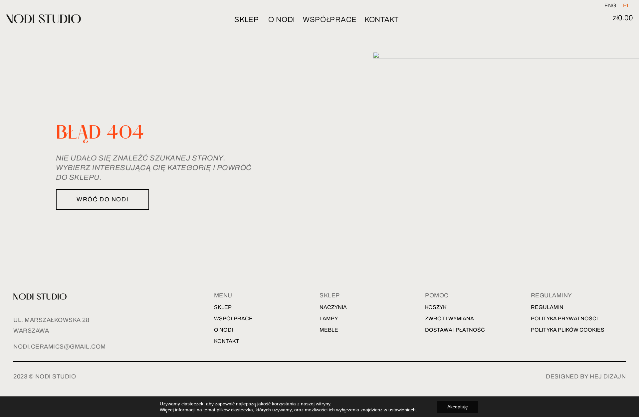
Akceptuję (457, 406)
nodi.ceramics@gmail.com (59, 346)
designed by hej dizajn (586, 376)
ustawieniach (402, 409)
